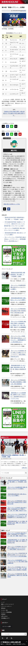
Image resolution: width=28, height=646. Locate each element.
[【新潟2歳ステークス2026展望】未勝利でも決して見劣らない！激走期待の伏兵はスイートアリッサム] (5, 395)
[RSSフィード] (11, 638)
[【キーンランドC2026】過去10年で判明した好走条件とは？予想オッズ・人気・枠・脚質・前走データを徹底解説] (5, 324)
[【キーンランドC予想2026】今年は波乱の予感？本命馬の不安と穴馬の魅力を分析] (5, 311)
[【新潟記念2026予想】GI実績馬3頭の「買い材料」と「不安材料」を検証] (5, 275)
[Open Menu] (25, 2)
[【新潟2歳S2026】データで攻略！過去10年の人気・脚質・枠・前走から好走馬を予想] (5, 368)
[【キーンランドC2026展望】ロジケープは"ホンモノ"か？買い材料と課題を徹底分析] (3, 562)
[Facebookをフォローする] (7, 638)
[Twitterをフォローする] (2, 638)
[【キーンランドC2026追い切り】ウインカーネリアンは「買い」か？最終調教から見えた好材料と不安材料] (3, 569)
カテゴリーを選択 (6, 626)
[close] (26, 641)
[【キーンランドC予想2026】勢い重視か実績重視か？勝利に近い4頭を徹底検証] (5, 383)
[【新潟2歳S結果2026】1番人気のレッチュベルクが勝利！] (5, 301)
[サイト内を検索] (25, 472)
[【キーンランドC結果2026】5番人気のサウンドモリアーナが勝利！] (5, 288)
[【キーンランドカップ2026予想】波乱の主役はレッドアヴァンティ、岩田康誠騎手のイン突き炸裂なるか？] (5, 339)
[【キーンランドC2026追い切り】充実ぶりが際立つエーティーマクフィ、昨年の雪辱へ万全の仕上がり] (5, 353)
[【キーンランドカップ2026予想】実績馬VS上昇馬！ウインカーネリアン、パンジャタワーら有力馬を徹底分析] (3, 555)
